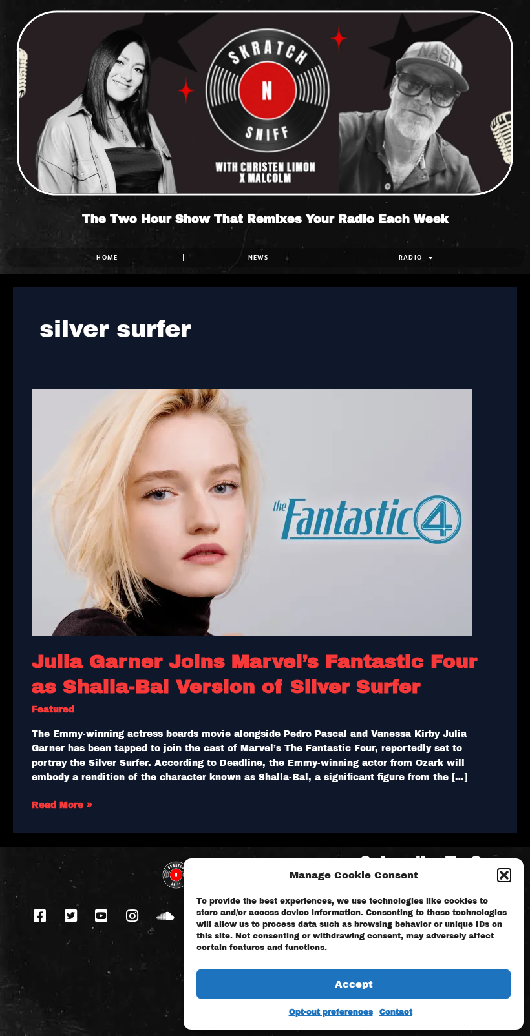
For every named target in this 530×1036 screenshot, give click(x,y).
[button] (504, 875)
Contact (395, 1012)
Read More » (62, 804)
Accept (354, 984)
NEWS (258, 257)
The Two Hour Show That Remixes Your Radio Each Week (265, 218)
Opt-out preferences (331, 1012)
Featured (53, 709)
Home (107, 257)
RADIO (411, 257)
